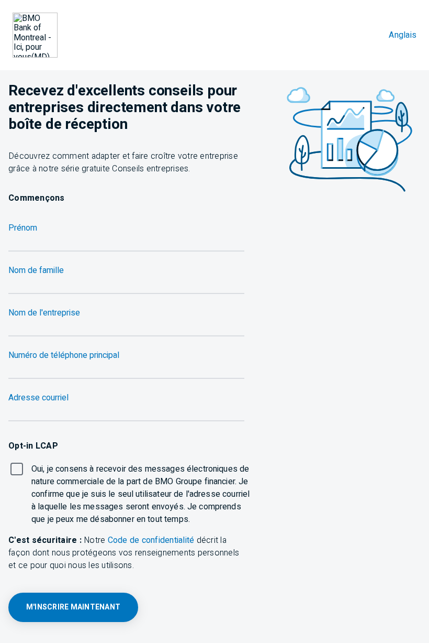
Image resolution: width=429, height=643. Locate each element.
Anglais (402, 35)
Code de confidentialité (151, 540)
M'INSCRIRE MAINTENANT (73, 607)
